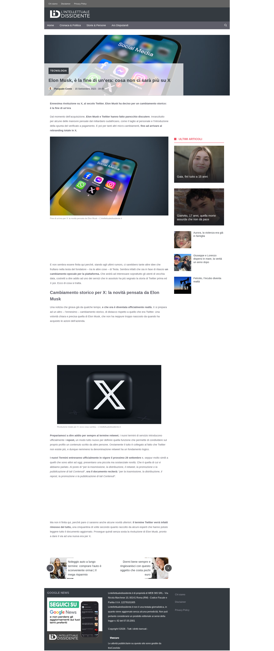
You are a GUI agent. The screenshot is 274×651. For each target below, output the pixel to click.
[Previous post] (50, 568)
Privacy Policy (80, 4)
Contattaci (153, 629)
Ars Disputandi (120, 25)
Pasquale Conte (63, 88)
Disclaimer (65, 4)
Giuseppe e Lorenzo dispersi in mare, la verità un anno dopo (207, 259)
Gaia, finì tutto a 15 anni (192, 176)
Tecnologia (58, 71)
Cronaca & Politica (70, 25)
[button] (225, 25)
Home (50, 25)
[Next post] (168, 568)
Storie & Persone (96, 25)
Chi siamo (53, 4)
